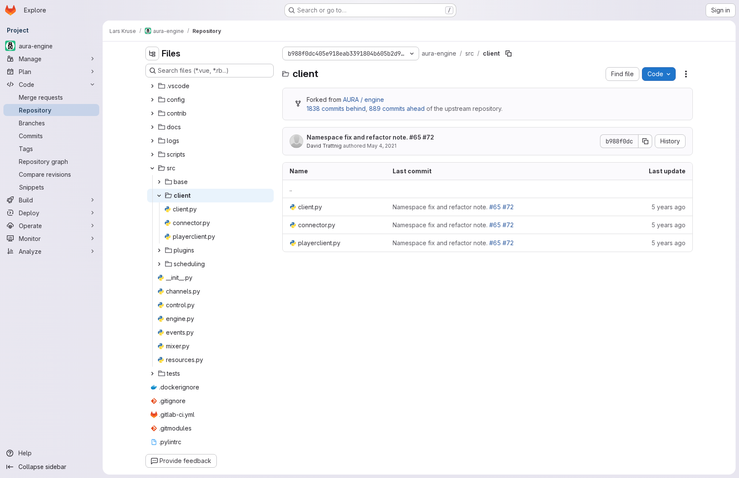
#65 (415, 137)
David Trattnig (324, 146)
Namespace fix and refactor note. (370, 137)
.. (291, 189)
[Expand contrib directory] (152, 113)
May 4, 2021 (381, 146)
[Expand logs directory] (152, 141)
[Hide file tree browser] (152, 53)
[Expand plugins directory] (159, 250)
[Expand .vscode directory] (152, 86)
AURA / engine (363, 99)
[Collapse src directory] (152, 168)
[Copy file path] (508, 53)
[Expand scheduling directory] (159, 264)
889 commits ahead (397, 108)
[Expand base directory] (159, 182)
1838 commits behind (336, 108)
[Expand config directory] (152, 100)
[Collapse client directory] (159, 195)
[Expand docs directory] (152, 127)
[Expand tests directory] (152, 373)
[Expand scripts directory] (152, 154)
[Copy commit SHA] (645, 141)
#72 (428, 137)
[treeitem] (210, 86)
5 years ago (668, 207)
